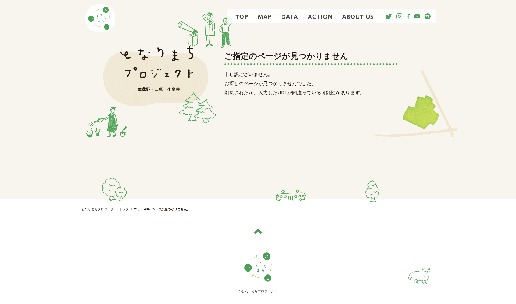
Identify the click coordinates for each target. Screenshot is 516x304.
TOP (242, 16)
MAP (265, 16)
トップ (124, 209)
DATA (290, 16)
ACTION (320, 16)
